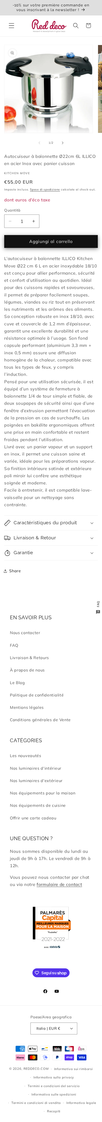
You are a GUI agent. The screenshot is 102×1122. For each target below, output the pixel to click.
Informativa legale (81, 1103)
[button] (11, 25)
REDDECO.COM (36, 1069)
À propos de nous (27, 670)
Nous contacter (25, 632)
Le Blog (17, 682)
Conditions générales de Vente (40, 719)
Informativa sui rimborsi (73, 1069)
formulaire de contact (59, 884)
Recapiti (53, 1111)
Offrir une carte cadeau (33, 817)
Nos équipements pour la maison (43, 792)
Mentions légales (27, 707)
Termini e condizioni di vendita (36, 1103)
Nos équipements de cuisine (38, 805)
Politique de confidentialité (37, 694)
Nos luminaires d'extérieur (36, 780)
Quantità (12, 210)
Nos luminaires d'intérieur (35, 768)
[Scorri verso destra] (62, 143)
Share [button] (15, 570)
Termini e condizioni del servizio (54, 1086)
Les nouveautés (25, 755)
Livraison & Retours (29, 657)
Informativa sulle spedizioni (53, 1094)
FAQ (14, 645)
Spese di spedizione (45, 189)
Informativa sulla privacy (53, 1077)
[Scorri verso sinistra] (39, 143)
